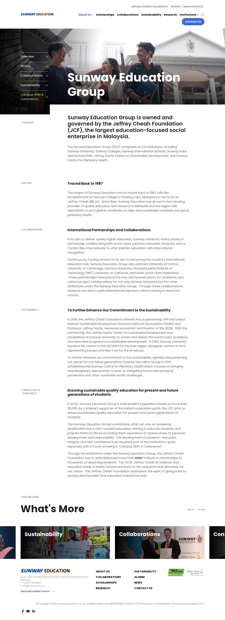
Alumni (175, 6)
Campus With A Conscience (32, 97)
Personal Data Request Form (188, 603)
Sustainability (151, 15)
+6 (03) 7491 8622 (32, 582)
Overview (27, 56)
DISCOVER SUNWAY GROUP (35, 591)
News (138, 583)
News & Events (193, 6)
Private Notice (147, 603)
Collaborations (128, 15)
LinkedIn (33, 611)
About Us (103, 571)
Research (170, 15)
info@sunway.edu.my (34, 585)
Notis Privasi (163, 603)
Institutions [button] (188, 15)
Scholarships (105, 15)
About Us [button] (84, 15)
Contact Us (193, 21)
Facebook (23, 611)
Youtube (28, 611)
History (26, 66)
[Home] (38, 14)
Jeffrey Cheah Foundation (149, 6)
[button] (191, 509)
